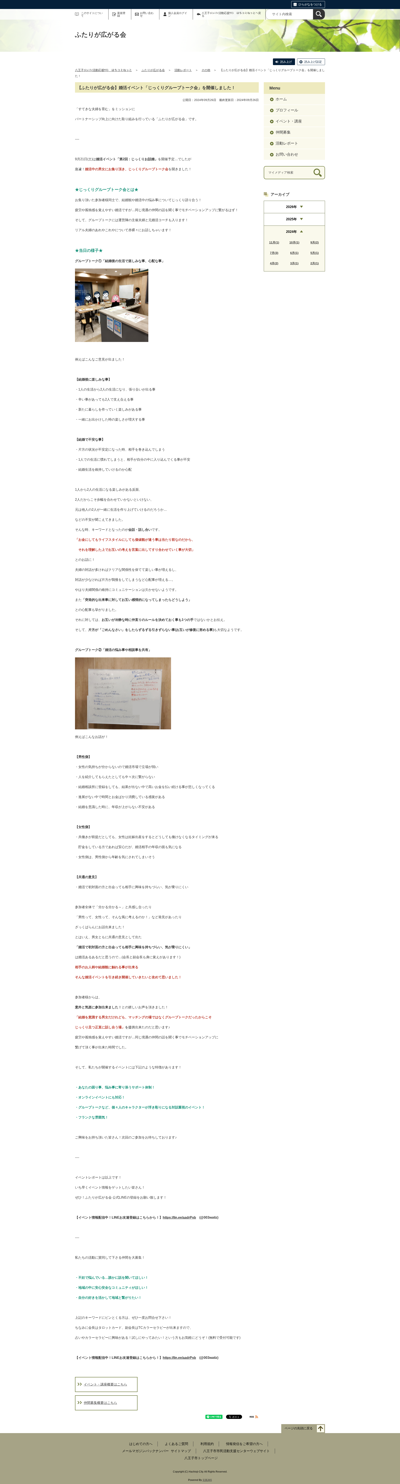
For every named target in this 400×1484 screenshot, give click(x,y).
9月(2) (314, 242)
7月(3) (274, 253)
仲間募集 (283, 132)
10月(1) (294, 242)
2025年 (291, 219)
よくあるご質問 (176, 1444)
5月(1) (314, 253)
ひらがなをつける (310, 4)
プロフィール (287, 110)
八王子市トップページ (201, 1458)
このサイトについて (92, 14)
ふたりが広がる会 (153, 70)
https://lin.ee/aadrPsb (179, 1217)
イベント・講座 (289, 121)
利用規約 (207, 1444)
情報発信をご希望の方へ (244, 1444)
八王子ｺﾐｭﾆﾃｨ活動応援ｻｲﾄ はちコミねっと (103, 70)
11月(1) (274, 242)
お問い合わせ (147, 14)
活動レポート (183, 70)
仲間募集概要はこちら (100, 1403)
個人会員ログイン (177, 14)
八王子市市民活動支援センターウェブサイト (236, 1451)
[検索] (319, 14)
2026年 (291, 207)
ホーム (281, 99)
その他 (205, 70)
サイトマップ (181, 1451)
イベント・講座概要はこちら (105, 1384)
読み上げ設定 (313, 61)
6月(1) (294, 253)
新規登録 (121, 14)
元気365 (207, 1480)
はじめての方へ (140, 1444)
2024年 (291, 231)
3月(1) (294, 263)
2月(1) (314, 263)
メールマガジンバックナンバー (145, 1451)
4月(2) (274, 263)
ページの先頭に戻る (299, 1428)
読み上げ (286, 61)
